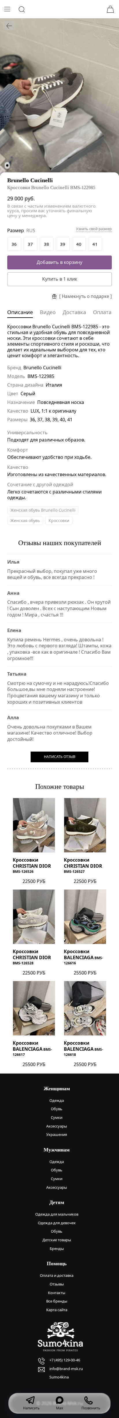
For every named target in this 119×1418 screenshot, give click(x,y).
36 (14, 244)
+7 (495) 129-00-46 (64, 1360)
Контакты (56, 1292)
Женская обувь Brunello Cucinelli (42, 510)
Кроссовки (59, 520)
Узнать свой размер (94, 228)
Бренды (57, 1248)
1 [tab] (7, 165)
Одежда (56, 1100)
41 (95, 244)
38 (46, 244)
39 (62, 244)
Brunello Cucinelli (30, 180)
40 (78, 244)
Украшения (56, 1134)
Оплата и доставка (56, 1275)
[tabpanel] (59, 97)
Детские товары (56, 1239)
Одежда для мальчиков (56, 1214)
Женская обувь (25, 520)
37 (30, 244)
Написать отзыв (59, 756)
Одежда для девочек (57, 1222)
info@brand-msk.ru (66, 1368)
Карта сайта (56, 1309)
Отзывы (57, 1284)
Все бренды (56, 1301)
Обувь (56, 1108)
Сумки (56, 1117)
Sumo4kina (59, 1377)
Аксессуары (56, 1126)
